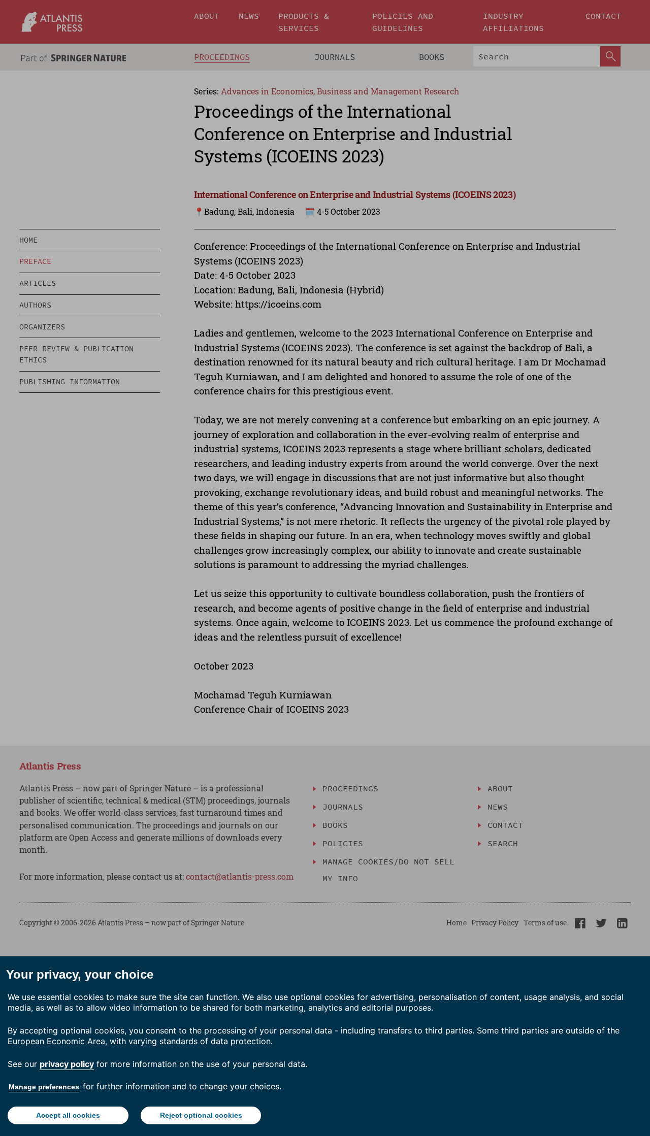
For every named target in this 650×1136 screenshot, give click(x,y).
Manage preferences (44, 1087)
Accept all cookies (68, 1115)
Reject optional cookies (201, 1115)
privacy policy (67, 1064)
